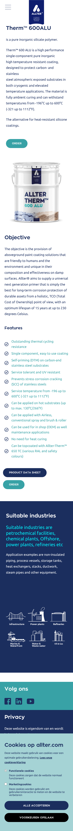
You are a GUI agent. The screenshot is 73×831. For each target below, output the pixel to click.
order (17, 143)
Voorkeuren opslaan (36, 817)
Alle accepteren (36, 805)
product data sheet (25, 472)
